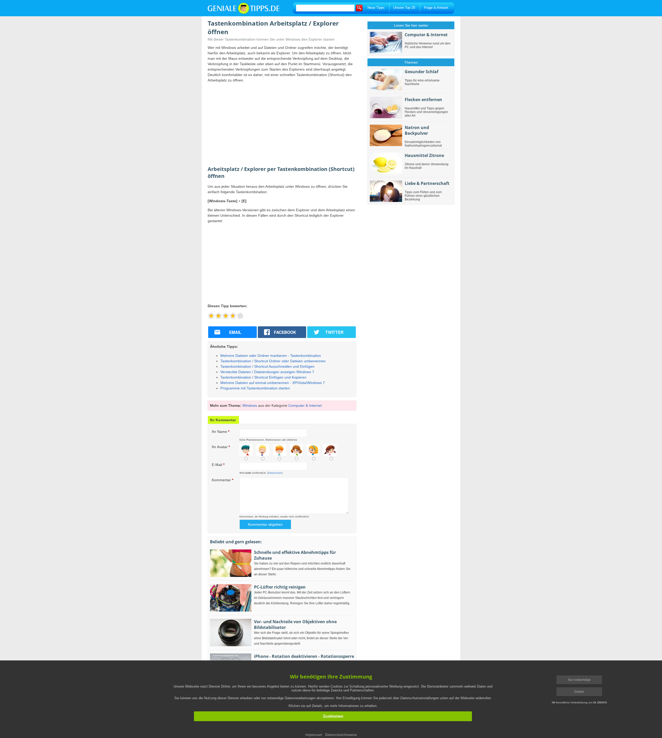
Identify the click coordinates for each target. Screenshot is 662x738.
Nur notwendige (579, 680)
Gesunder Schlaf (421, 71)
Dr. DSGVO (600, 702)
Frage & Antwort (436, 8)
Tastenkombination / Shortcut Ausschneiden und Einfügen (267, 366)
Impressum (313, 735)
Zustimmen (333, 716)
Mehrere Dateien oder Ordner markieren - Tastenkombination (270, 355)
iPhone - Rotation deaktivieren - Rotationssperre (304, 656)
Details (579, 692)
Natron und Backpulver (417, 130)
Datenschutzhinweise (341, 735)
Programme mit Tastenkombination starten (255, 388)
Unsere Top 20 (404, 8)
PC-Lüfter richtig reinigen (280, 587)
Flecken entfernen (423, 99)
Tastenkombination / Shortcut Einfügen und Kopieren (263, 377)
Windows (249, 405)
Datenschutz (275, 473)
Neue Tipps (376, 8)
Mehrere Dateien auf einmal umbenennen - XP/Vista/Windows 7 (272, 383)
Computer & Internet (305, 405)
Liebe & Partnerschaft (427, 183)
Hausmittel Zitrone (424, 155)
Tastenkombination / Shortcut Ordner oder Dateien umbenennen (273, 361)
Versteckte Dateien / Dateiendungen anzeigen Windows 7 (267, 372)
